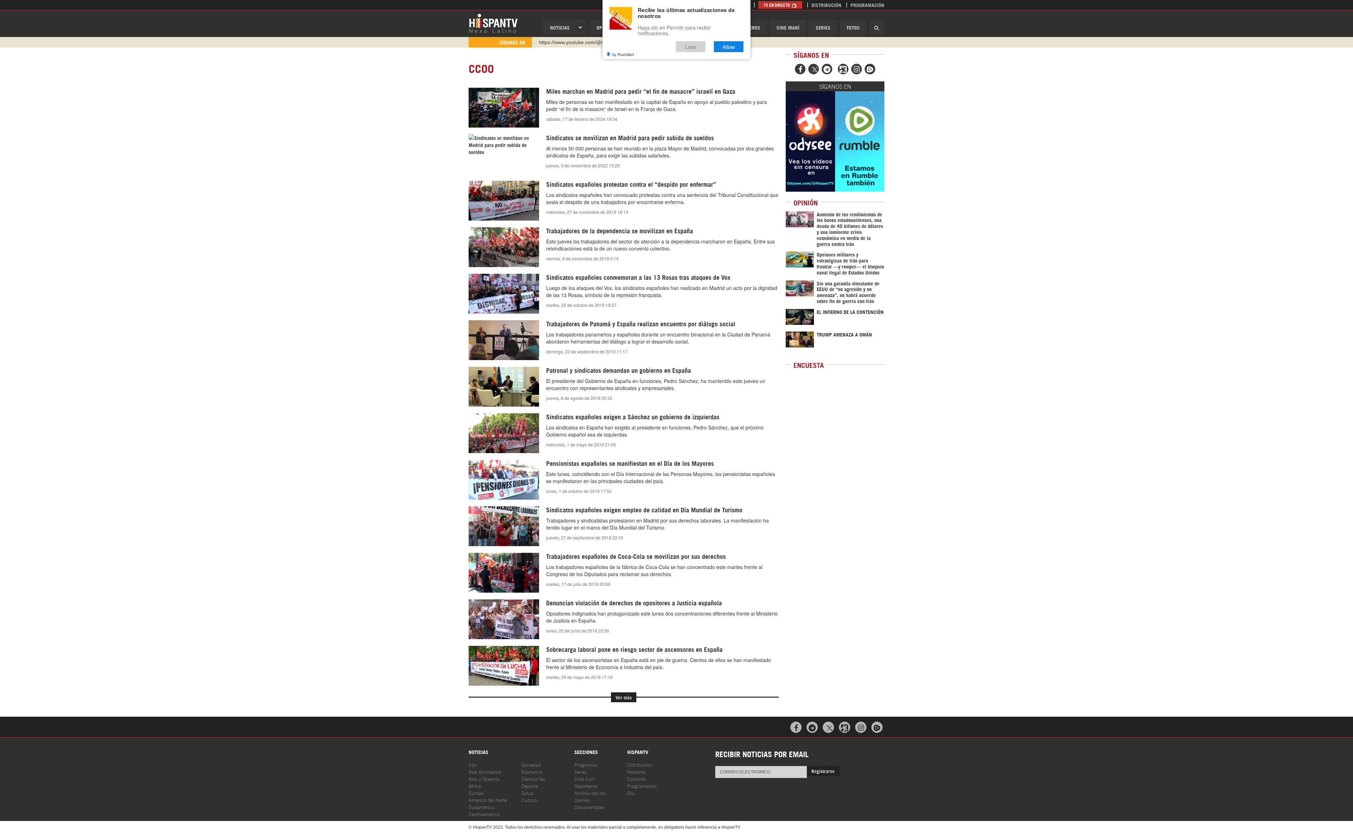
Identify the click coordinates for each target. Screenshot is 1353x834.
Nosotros (636, 771)
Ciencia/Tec (533, 778)
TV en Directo (777, 5)
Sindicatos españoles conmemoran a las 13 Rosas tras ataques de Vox (638, 277)
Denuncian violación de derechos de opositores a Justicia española (634, 602)
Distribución (826, 5)
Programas (585, 764)
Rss (631, 792)
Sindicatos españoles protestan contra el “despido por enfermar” (631, 184)
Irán (473, 764)
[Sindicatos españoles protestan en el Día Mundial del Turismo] (504, 526)
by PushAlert (623, 54)
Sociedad (531, 764)
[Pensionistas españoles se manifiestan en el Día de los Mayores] (504, 480)
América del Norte (488, 799)
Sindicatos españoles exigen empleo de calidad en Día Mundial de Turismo (644, 509)
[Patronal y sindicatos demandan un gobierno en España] (504, 387)
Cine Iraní (788, 27)
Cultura (529, 799)
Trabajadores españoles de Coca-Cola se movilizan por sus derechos (636, 556)
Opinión (582, 799)
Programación (867, 5)
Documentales (589, 806)
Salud (527, 792)
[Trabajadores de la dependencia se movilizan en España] (504, 247)
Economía (531, 771)
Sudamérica (481, 806)
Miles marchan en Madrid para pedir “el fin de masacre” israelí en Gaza (640, 91)
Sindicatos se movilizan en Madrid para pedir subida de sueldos (630, 137)
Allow (729, 46)
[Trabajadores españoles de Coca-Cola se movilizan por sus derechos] (504, 573)
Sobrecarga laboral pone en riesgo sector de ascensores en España (634, 649)
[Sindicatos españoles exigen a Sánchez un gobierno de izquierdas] (504, 433)
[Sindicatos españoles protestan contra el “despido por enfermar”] (504, 200)
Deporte (529, 785)
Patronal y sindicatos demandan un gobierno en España (618, 370)
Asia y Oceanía (484, 778)
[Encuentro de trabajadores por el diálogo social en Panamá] (504, 340)
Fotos (853, 27)
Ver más (624, 697)
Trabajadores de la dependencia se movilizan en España (619, 230)
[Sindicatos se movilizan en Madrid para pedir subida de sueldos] (504, 144)
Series (823, 27)
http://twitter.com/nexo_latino (571, 42)
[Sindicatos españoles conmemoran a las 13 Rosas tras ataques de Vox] (504, 294)
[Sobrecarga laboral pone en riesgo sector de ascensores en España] (504, 665)
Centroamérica (484, 814)
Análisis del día (590, 792)
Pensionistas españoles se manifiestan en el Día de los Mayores (630, 463)
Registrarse (823, 771)
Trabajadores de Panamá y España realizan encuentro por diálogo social (640, 323)
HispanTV (493, 22)
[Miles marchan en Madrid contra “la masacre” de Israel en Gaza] (504, 107)
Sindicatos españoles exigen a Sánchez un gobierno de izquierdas (632, 416)
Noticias (560, 27)
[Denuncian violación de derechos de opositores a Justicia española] (504, 619)
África (475, 785)
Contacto (636, 778)
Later (691, 46)
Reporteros (585, 785)
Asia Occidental (485, 771)
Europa (476, 792)
